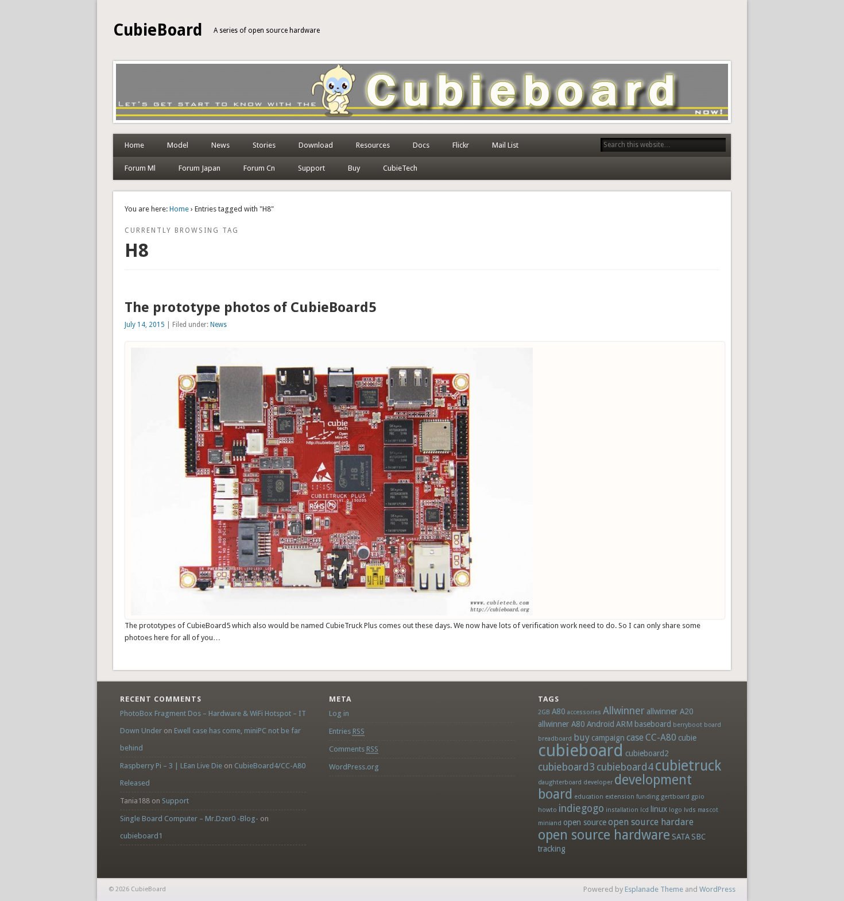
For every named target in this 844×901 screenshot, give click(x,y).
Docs (421, 145)
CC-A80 (660, 737)
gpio (697, 796)
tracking (552, 848)
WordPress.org (354, 767)
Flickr (460, 145)
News (220, 145)
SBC (698, 836)
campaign (608, 737)
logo (675, 810)
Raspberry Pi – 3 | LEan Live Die (171, 765)
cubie (687, 737)
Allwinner (624, 711)
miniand (550, 823)
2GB (544, 712)
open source (584, 822)
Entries (347, 731)
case (635, 737)
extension (619, 796)
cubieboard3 (566, 767)
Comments (353, 749)
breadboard (555, 738)
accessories (584, 712)
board (712, 725)
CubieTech (400, 168)
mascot (708, 810)
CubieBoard (157, 30)
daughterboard (560, 782)
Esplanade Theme (654, 889)
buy (582, 737)
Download (316, 145)
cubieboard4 (625, 767)
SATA (681, 836)
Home (134, 145)
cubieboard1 (141, 835)
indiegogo (581, 808)
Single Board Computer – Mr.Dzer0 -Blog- (189, 818)
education (588, 796)
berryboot (687, 725)
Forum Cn (259, 168)
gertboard (675, 796)
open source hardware (604, 835)
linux (659, 809)
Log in (339, 713)
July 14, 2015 (145, 325)
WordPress (717, 889)
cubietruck (688, 765)
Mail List (505, 145)
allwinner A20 (670, 711)
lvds (690, 810)
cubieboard (581, 750)
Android (600, 724)
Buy (354, 168)
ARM (624, 724)
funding (647, 796)
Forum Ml (140, 168)
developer (598, 782)
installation (622, 810)
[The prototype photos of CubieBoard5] (332, 613)
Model (177, 145)
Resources (373, 145)
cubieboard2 (647, 753)
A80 (559, 711)
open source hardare (651, 822)
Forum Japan (199, 168)
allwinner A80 (561, 724)
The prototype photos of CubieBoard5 (250, 307)
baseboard (652, 724)
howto (547, 810)
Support (311, 168)
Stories (264, 145)
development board (615, 787)
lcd (644, 810)
